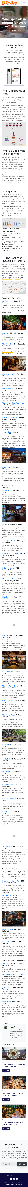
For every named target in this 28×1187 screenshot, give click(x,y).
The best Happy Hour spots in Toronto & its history (13, 1094)
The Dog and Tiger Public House (13, 403)
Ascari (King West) (8, 541)
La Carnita (6, 942)
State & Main (6, 467)
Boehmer (5, 333)
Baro (4, 636)
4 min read (6, 1099)
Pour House (6, 1002)
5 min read (6, 1070)
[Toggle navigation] (24, 3)
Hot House (6, 744)
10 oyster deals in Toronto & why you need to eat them (13, 1065)
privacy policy (15, 1159)
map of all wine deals (8, 275)
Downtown (5, 279)
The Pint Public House (10, 686)
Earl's (4, 524)
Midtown (17, 279)
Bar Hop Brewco (8, 799)
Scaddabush (6, 846)
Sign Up (22, 1164)
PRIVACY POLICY (10, 1184)
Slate (4, 872)
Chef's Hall (6, 759)
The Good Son (7, 344)
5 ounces (12, 107)
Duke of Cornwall (8, 568)
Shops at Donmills (7, 352)
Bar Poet (5, 301)
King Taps (5, 597)
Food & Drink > (11, 30)
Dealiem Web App (14, 63)
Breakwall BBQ (7, 929)
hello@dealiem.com (15, 1176)
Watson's (5, 491)
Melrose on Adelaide (9, 579)
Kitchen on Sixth (8, 374)
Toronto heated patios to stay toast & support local (12, 1123)
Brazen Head (6, 388)
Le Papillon (6, 772)
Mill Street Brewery (9, 895)
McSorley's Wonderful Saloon (12, 974)
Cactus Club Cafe (20, 445)
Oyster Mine (6, 987)
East (10, 279)
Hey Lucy (5, 671)
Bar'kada (5, 811)
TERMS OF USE (18, 1184)
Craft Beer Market (8, 784)
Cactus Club (6, 432)
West (21, 277)
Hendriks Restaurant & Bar (11, 553)
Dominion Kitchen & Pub (11, 881)
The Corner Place (8, 715)
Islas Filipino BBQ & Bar (10, 417)
